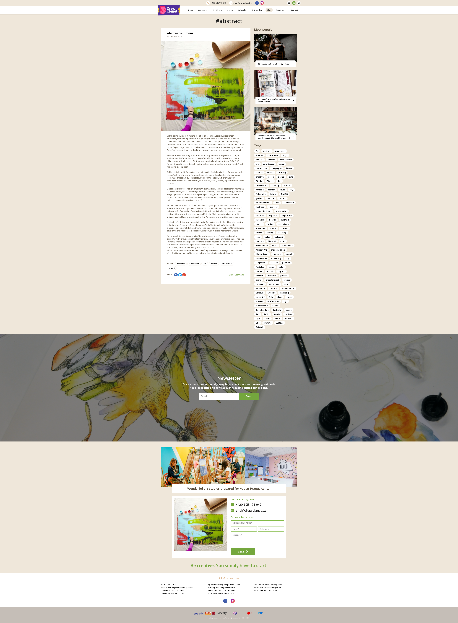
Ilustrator (273, 207)
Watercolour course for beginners (268, 585)
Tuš (257, 314)
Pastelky (260, 267)
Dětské (259, 181)
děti (291, 177)
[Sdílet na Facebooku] (176, 274)
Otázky (274, 262)
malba (267, 237)
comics (270, 172)
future (273, 194)
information (281, 211)
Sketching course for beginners (221, 593)
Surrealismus (262, 305)
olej (287, 258)
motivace (277, 254)
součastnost (273, 301)
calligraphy (277, 168)
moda (274, 245)
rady (286, 284)
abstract (181, 263)
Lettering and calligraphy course (221, 587)
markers (260, 241)
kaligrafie (285, 219)
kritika (259, 232)
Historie (270, 198)
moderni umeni (278, 250)
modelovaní (287, 245)
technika (277, 310)
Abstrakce (194, 263)
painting (286, 262)
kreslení (284, 228)
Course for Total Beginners (172, 590)
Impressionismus (263, 211)
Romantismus (288, 288)
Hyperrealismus (263, 202)
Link (231, 274)
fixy (291, 189)
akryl (285, 155)
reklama (273, 288)
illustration (289, 202)
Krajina (270, 224)
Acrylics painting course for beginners (177, 587)
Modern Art (226, 263)
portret (259, 275)
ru (299, 3)
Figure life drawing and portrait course (224, 585)
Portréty (272, 275)
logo (258, 237)
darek (271, 177)
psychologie (274, 284)
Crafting (282, 172)
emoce (214, 263)
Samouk (259, 292)
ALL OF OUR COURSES (169, 585)
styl (285, 301)
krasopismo (283, 224)
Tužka (267, 314)
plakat (281, 267)
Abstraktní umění (180, 33)
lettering (282, 232)
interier (272, 219)
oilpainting (276, 258)
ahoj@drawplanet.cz (242, 3)
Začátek (259, 327)
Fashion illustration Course (172, 593)
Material (272, 241)
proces (287, 280)
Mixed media (262, 245)
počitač (270, 271)
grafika (259, 198)
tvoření (288, 314)
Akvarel (259, 159)
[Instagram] (262, 3)
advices (259, 155)
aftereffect (272, 155)
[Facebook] (257, 3)
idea (277, 202)
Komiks (259, 224)
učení (267, 318)
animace (271, 159)
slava (279, 297)
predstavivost (272, 280)
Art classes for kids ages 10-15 (266, 590)
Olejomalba (261, 262)
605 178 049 (218, 3)
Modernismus (262, 254)
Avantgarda (268, 164)
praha (258, 280)
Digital (270, 181)
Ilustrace (260, 207)
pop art (281, 271)
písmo (271, 267)
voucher (288, 318)
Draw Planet (261, 185)
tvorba (277, 314)
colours (259, 172)
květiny (269, 232)
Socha (289, 297)
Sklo (271, 297)
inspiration (287, 215)
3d (257, 151)
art (204, 263)
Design (281, 177)
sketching (284, 292)
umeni (172, 268)
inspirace (273, 215)
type (258, 318)
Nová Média (261, 258)
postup (283, 275)
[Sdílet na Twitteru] (180, 274)
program (260, 284)
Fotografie (261, 194)
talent (275, 305)
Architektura (286, 159)
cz (289, 3)
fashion (271, 189)
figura (282, 189)
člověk (289, 168)
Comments (240, 274)
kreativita (260, 228)
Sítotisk (271, 292)
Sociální (259, 301)
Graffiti (284, 194)
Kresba (273, 228)
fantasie (260, 189)
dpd (279, 181)
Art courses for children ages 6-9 (267, 587)
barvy (281, 164)
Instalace (260, 219)
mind (282, 241)
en (294, 3)
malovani (279, 237)
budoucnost (261, 168)
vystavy (279, 323)
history (282, 198)
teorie (289, 310)
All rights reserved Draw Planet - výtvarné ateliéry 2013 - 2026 (229, 618)
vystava (267, 323)
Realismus (260, 288)
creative (260, 177)
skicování (260, 297)
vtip (258, 323)
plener (259, 271)
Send (249, 396)
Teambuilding (262, 310)
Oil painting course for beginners (221, 590)
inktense (260, 215)
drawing (275, 185)
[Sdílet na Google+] (184, 274)
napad (289, 254)
